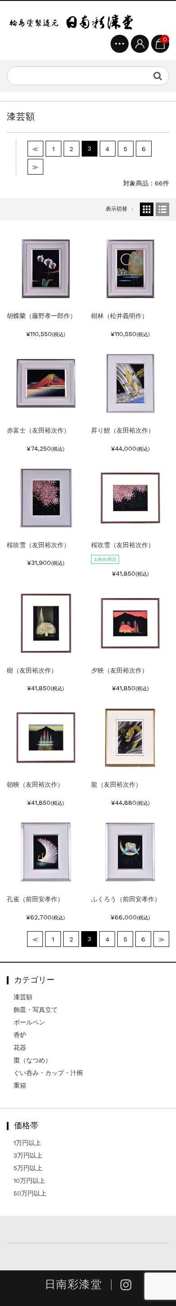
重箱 (20, 1085)
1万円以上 (27, 1142)
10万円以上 (29, 1180)
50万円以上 (30, 1193)
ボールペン (29, 1022)
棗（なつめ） (32, 1060)
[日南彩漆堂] (71, 21)
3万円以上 (28, 1155)
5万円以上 (28, 1168)
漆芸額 (23, 997)
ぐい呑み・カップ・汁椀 (48, 1072)
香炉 (20, 1034)
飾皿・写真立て (36, 1009)
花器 (20, 1047)
